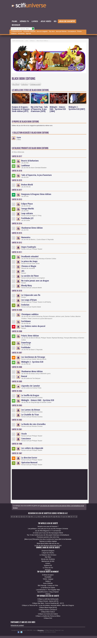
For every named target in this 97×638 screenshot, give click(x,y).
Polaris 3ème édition (30, 335)
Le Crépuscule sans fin (30, 295)
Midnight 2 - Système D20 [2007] (77, 108)
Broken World (27, 184)
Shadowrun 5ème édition (32, 227)
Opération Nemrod (29, 462)
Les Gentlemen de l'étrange (33, 357)
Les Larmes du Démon (30, 409)
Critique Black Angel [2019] (48, 607)
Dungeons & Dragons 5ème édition (36, 194)
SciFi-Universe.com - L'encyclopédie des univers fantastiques (29, 6)
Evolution (25, 304)
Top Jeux (52, 31)
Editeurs (14, 33)
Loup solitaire (27, 213)
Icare (19, 137)
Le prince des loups (29, 261)
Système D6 (48, 565)
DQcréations (40, 630)
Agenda (28, 33)
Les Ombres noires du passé (33, 326)
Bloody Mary (26, 285)
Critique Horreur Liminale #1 (48, 610)
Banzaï (24, 376)
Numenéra (25, 237)
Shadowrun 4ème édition (32, 371)
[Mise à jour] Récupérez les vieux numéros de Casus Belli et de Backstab (47, 539)
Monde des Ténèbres (48, 559)
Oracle (24, 433)
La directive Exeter (29, 457)
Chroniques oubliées (30, 314)
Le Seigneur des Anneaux (48, 555)
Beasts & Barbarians (30, 160)
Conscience (26, 438)
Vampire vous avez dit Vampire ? (47, 526)
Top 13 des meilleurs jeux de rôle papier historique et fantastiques (48, 535)
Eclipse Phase (27, 203)
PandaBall (48, 577)
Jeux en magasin (42, 31)
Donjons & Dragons (48, 551)
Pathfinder (25, 347)
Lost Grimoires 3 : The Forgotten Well (48, 590)
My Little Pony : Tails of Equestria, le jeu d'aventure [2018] (39, 109)
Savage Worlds (27, 208)
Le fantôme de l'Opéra (48, 587)
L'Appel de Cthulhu (48, 553)
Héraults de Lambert (17, 625)
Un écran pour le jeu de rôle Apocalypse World (48, 533)
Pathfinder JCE (27, 218)
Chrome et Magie (28, 266)
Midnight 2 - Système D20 (32, 361)
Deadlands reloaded (29, 256)
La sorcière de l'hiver (30, 275)
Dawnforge (26, 342)
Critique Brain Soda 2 (48, 612)
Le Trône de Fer (48, 567)
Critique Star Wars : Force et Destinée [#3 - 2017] (48, 603)
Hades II (48, 581)
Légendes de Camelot (30, 385)
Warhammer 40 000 (48, 561)
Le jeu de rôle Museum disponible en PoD (48, 545)
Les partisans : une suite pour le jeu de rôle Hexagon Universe (48, 528)
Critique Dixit (48, 618)
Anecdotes (21, 33)
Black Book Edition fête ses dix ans (48, 543)
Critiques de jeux (16, 31)
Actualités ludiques (29, 31)
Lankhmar (25, 165)
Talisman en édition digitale (48, 541)
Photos (79, 31)
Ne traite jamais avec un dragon (35, 280)
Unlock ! (48, 563)
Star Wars (48, 557)
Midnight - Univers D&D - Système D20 (37, 400)
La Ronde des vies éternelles (33, 424)
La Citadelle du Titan (30, 414)
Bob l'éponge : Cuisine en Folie (48, 585)
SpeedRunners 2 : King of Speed (48, 592)
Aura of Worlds (48, 583)
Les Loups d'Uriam (29, 299)
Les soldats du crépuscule (32, 448)
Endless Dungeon (48, 575)
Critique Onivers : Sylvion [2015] (48, 601)
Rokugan (48, 570)
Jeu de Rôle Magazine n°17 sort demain (48, 531)
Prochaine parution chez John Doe (48, 537)
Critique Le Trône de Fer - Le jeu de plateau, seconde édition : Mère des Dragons (48, 605)
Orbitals (47, 594)
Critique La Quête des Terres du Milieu (48, 616)
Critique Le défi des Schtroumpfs (47, 599)
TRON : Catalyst (48, 579)
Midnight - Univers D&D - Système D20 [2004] (58, 109)
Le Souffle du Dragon (30, 395)
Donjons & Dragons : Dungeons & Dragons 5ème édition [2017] (20, 109)
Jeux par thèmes (61, 31)
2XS (22, 271)
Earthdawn (26, 321)
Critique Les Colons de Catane (48, 614)
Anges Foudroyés (28, 246)
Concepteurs (72, 31)
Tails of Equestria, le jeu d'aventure (36, 175)
